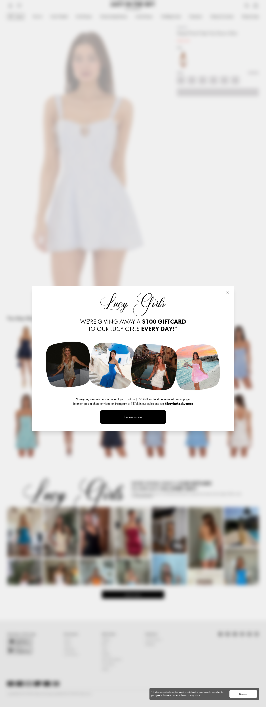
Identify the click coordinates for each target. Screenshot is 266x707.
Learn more (133, 417)
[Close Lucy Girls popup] (228, 292)
